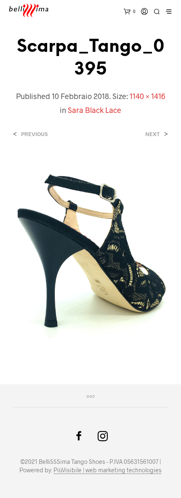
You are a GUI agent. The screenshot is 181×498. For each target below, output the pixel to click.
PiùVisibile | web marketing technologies (107, 470)
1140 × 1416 (147, 96)
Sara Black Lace (94, 110)
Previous (34, 134)
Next (152, 134)
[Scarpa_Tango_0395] (90, 253)
